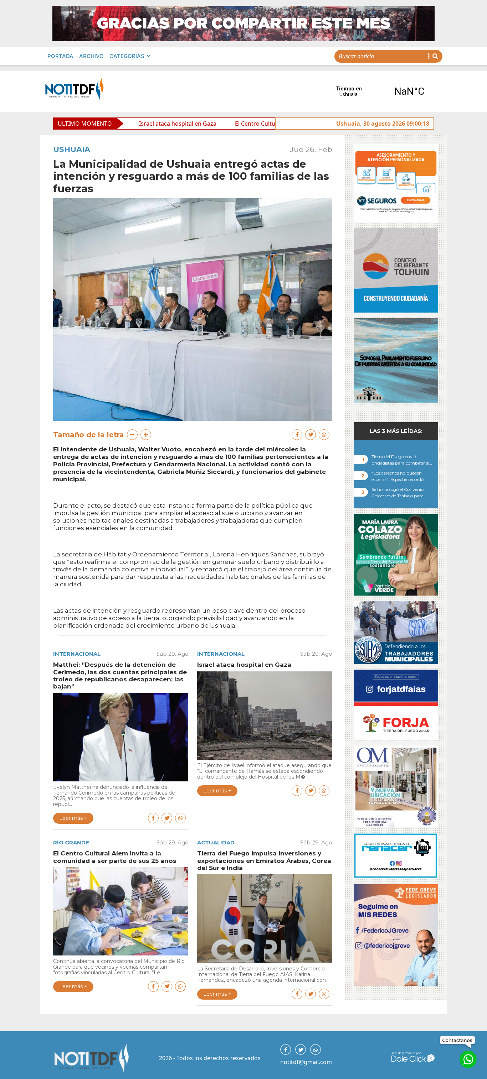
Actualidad (216, 842)
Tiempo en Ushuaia (379, 91)
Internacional (77, 653)
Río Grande (71, 842)
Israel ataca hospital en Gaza (122, 123)
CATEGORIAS (126, 56)
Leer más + (73, 818)
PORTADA (60, 56)
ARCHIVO (91, 56)
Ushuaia (71, 149)
